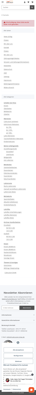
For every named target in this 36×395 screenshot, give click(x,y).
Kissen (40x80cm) (9, 247)
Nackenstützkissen (10, 252)
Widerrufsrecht (9, 87)
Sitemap (6, 77)
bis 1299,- (9, 130)
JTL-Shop (21, 392)
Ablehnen (18, 361)
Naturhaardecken (10, 179)
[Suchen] (32, 7)
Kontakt (6, 47)
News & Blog (8, 36)
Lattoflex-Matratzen (10, 215)
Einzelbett (7, 225)
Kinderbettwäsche (10, 205)
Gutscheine (7, 265)
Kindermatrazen (9, 141)
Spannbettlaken (9, 199)
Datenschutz (17, 389)
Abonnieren (27, 308)
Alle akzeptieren (18, 350)
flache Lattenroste (10, 186)
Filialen (6, 40)
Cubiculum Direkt (10, 273)
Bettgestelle (8, 157)
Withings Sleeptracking (11, 268)
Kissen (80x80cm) (9, 249)
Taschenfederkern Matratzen (13, 139)
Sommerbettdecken (10, 167)
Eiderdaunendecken (10, 173)
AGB (5, 73)
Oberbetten (8, 108)
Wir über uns (8, 44)
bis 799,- (9, 127)
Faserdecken (8, 176)
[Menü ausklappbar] (3, 1)
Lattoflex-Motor (9, 218)
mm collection (8, 160)
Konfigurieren (18, 355)
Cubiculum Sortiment (11, 121)
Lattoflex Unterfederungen (13, 212)
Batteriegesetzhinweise (11, 84)
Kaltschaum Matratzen (11, 124)
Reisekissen (8, 255)
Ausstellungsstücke (10, 149)
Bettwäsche (8, 111)
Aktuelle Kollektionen (11, 202)
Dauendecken (8, 170)
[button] (24, 2)
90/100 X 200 (10, 228)
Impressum (6, 389)
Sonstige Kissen (9, 258)
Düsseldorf (10, 152)
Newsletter (7, 66)
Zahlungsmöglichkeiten (11, 58)
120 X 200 (9, 231)
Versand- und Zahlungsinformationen (16, 62)
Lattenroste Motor (10, 192)
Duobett (6, 234)
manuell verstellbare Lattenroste (15, 189)
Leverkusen (10, 154)
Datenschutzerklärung (9, 299)
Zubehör (7, 114)
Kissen (6, 106)
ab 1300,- (9, 133)
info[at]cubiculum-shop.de (15, 337)
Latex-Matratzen (9, 136)
